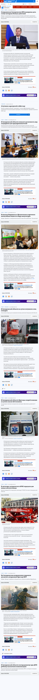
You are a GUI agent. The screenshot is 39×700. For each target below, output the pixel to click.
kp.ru (35, 87)
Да (2, 7)
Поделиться (35, 130)
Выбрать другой (6, 7)
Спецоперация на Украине (8, 653)
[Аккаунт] (37, 1)
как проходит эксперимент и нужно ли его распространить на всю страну (23, 81)
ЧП (4, 388)
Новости (2, 212)
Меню (2, 1)
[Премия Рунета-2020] (16, 1)
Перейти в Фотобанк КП (17, 345)
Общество (16, 77)
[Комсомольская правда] (9, 1)
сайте (33, 278)
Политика (6, 573)
